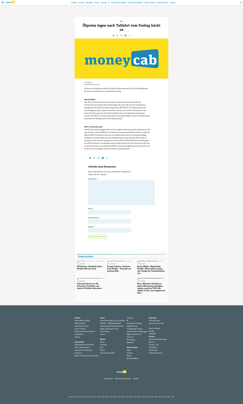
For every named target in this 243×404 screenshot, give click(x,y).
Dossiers (173, 3)
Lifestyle (130, 353)
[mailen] (129, 35)
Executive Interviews (156, 323)
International (79, 342)
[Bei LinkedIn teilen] (125, 35)
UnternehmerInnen (155, 353)
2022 (86, 397)
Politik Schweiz (80, 323)
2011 (130, 397)
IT (109, 3)
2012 (126, 397)
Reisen (129, 356)
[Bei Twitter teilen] (113, 35)
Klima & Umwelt (150, 3)
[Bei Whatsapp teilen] (121, 35)
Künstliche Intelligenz (119, 3)
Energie (151, 331)
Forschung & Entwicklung (158, 339)
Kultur (129, 350)
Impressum (109, 379)
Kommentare (153, 350)
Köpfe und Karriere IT (134, 334)
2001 (172, 397)
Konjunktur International (83, 350)
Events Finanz (105, 332)
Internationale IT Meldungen (137, 332)
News (121, 21)
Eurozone (103, 345)
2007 (147, 397)
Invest (102, 334)
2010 (134, 397)
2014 (118, 397)
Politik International (82, 347)
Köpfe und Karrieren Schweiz (85, 332)
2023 (82, 397)
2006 (151, 397)
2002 (168, 397)
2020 (94, 397)
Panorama (78, 353)
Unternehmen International (84, 345)
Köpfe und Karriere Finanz (109, 329)
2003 (164, 397)
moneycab (89, 82)
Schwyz (77, 337)
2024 (78, 397)
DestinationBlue (132, 358)
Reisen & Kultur (162, 3)
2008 (143, 397)
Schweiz (74, 3)
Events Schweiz (80, 329)
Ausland (81, 3)
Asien (102, 342)
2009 (139, 397)
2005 (155, 397)
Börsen (102, 350)
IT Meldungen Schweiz (135, 329)
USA (101, 347)
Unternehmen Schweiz (82, 321)
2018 (102, 397)
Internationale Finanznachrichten (112, 326)
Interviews (89, 3)
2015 (114, 397)
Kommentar (93, 179)
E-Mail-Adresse (94, 218)
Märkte (102, 339)
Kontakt (135, 379)
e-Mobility (152, 334)
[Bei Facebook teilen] (117, 35)
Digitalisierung (132, 326)
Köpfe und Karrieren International (86, 356)
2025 (74, 397)
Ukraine (151, 342)
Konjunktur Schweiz (82, 326)
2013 (122, 397)
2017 (106, 397)
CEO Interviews (154, 321)
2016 (110, 397)
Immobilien (153, 347)
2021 (90, 397)
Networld (130, 342)
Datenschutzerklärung (123, 379)
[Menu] (3, 2)
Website (91, 227)
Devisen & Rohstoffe (107, 353)
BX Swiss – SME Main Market (110, 323)
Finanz (97, 3)
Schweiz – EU (153, 345)
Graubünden (79, 334)
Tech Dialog (131, 340)
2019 (98, 397)
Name (91, 209)
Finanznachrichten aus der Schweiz (112, 321)
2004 (160, 397)
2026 (70, 397)
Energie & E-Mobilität (135, 3)
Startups (104, 3)
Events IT (130, 337)
